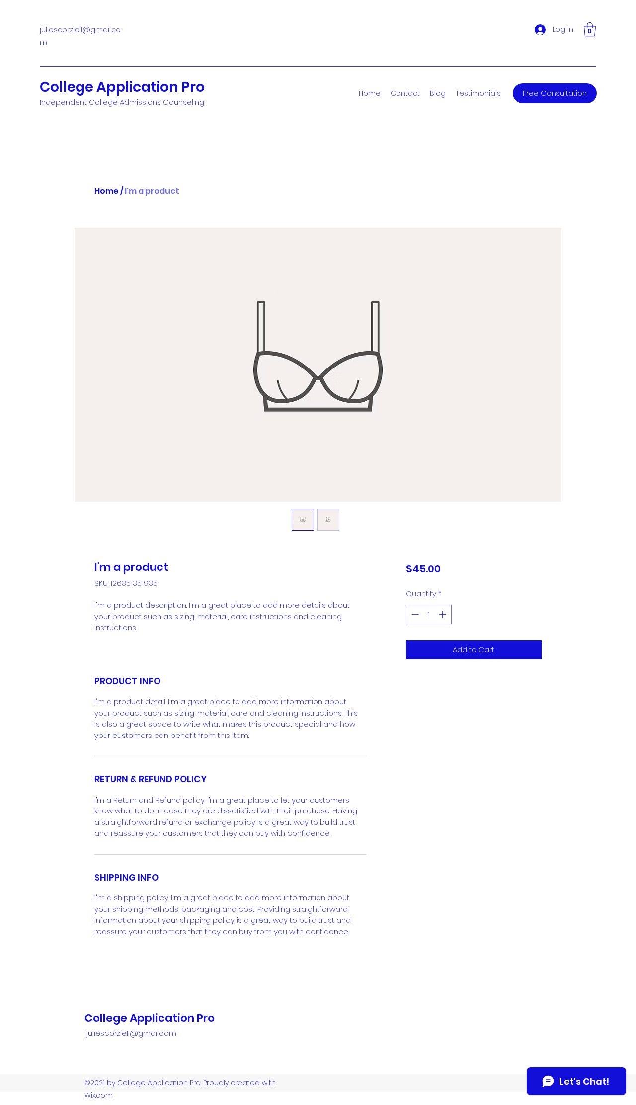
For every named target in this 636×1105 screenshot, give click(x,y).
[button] (590, 29)
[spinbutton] (428, 614)
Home (106, 191)
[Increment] (443, 614)
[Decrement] (414, 614)
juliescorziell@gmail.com (131, 1033)
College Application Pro (122, 87)
